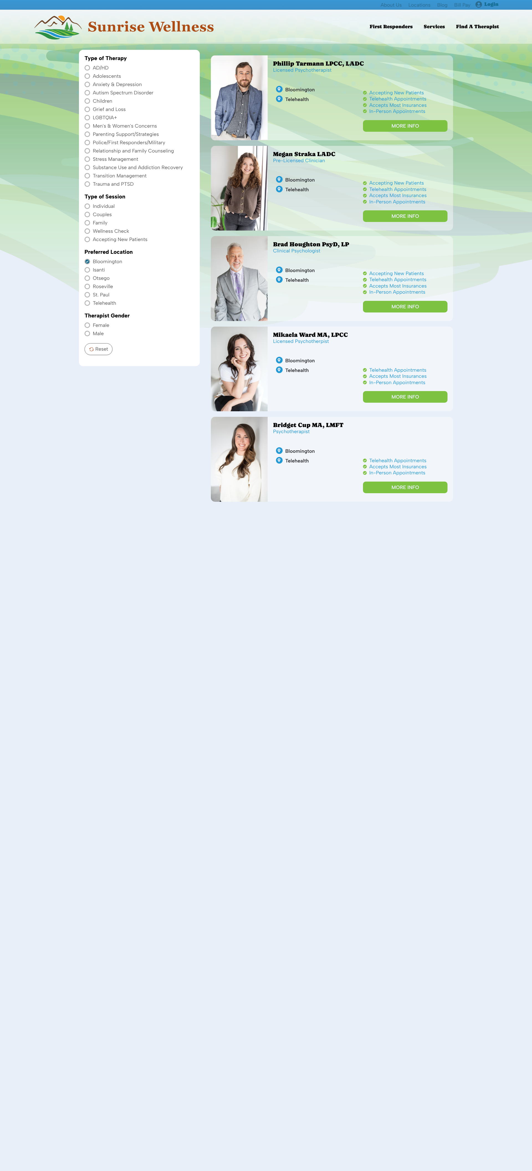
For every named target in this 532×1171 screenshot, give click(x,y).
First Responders (391, 27)
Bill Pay (462, 5)
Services (434, 27)
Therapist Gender (107, 316)
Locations (419, 5)
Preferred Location (109, 252)
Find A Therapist (477, 27)
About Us (391, 5)
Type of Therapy (106, 58)
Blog (442, 5)
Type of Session (105, 197)
